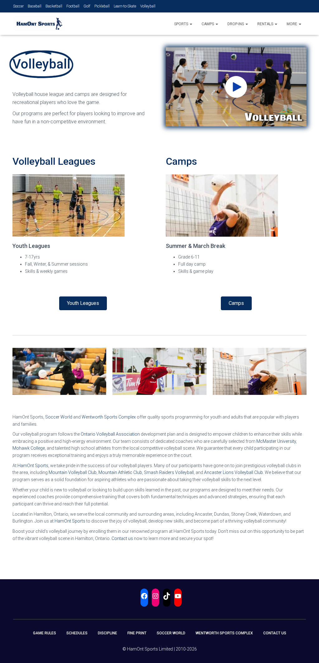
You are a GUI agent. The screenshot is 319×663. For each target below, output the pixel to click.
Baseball (34, 6)
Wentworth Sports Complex (109, 416)
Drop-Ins (236, 24)
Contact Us (274, 633)
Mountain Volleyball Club (73, 472)
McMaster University (276, 441)
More (292, 24)
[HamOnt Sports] (39, 23)
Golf (86, 6)
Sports (181, 24)
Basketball (53, 6)
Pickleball (102, 6)
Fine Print (136, 633)
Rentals (265, 24)
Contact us (122, 538)
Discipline (107, 633)
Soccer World (58, 416)
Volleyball (147, 6)
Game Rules (44, 633)
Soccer (18, 6)
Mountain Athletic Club (120, 472)
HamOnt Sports (32, 465)
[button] (190, 24)
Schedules (77, 633)
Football (72, 6)
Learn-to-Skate (125, 6)
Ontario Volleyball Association (110, 434)
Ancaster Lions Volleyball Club (233, 472)
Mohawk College (28, 448)
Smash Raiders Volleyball (169, 472)
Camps (208, 24)
